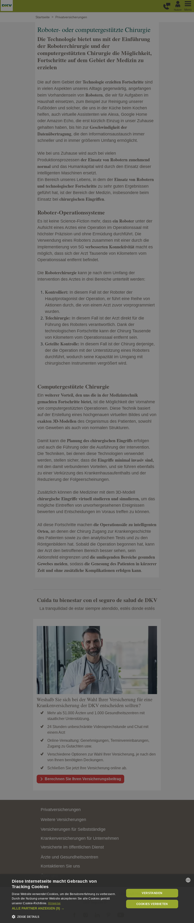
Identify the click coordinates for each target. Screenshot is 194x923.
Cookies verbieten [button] (152, 904)
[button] (66, 908)
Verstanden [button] (152, 893)
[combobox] (188, 880)
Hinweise (54, 903)
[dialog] (97, 898)
